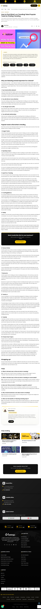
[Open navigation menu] (39, 6)
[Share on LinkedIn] (39, 26)
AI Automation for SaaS (5, 563)
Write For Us (3, 579)
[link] (11, 518)
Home (2, 9)
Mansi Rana (6, 25)
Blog (5, 9)
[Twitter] (11, 545)
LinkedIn (11, 421)
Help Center (23, 557)
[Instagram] (7, 545)
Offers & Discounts (24, 565)
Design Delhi (24, 599)
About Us (2, 573)
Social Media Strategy (5, 565)
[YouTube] (14, 545)
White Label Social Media (25, 546)
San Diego (28, 597)
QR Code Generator (25, 555)
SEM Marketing (23, 536)
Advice (9, 9)
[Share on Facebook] (32, 26)
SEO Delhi (37, 597)
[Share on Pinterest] (36, 26)
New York (12, 597)
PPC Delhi (8, 599)
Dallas (8, 597)
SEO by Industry (24, 542)
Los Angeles (17, 597)
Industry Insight (4, 555)
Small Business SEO (24, 538)
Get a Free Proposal (20, 241)
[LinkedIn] (9, 545)
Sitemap (2, 583)
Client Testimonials (24, 563)
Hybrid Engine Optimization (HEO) (7, 559)
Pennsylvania (22, 597)
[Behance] (16, 545)
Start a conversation (20, 471)
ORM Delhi (13, 599)
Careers (2, 577)
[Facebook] (5, 545)
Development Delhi (31, 599)
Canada (32, 597)
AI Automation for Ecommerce (6, 561)
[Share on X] (34, 26)
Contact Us (3, 581)
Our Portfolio (23, 561)
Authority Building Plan (25, 540)
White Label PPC (24, 544)
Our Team (3, 575)
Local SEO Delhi (18, 599)
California (4, 597)
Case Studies (23, 559)
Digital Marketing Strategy (5, 557)
